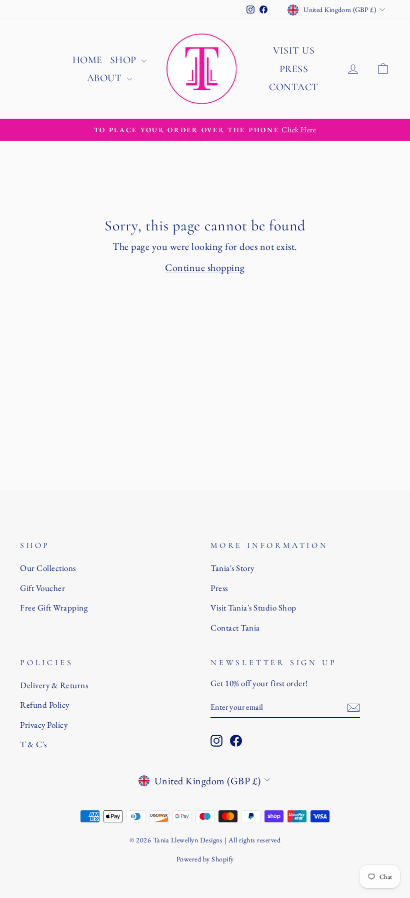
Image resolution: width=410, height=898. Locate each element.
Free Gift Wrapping (54, 607)
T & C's (33, 744)
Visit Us (293, 51)
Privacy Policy (44, 724)
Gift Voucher (42, 587)
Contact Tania (235, 627)
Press (294, 69)
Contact (293, 87)
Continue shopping (205, 267)
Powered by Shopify (205, 858)
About (105, 78)
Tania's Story (232, 567)
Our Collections (48, 567)
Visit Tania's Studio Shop (253, 607)
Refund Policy (45, 704)
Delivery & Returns (54, 685)
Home (87, 60)
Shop (125, 60)
